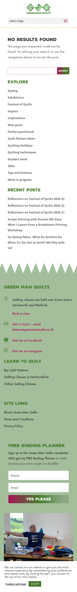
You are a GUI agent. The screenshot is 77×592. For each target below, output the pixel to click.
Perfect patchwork (21, 132)
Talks (11, 166)
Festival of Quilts (20, 104)
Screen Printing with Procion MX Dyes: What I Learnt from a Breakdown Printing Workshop (37, 224)
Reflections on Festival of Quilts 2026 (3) (36, 199)
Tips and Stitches (20, 173)
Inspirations (16, 118)
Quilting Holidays (20, 145)
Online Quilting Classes (20, 384)
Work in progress (20, 180)
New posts (15, 125)
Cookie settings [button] (15, 584)
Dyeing (13, 91)
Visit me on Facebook (27, 340)
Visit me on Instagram (27, 351)
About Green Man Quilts (20, 412)
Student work (17, 159)
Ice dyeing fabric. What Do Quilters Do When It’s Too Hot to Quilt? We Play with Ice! (36, 242)
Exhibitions (16, 97)
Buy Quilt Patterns (16, 370)
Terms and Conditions (19, 419)
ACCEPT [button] (35, 583)
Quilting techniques (22, 152)
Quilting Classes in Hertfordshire (26, 377)
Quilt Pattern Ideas (21, 139)
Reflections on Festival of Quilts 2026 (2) (36, 206)
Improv (13, 111)
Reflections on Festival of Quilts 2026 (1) (36, 212)
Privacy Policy (13, 426)
